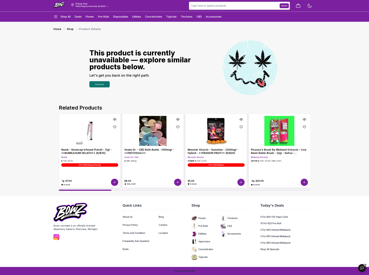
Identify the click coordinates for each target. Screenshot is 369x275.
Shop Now (99, 84)
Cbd (229, 225)
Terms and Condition (134, 233)
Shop (70, 29)
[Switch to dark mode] (309, 6)
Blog (161, 216)
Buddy (191, 271)
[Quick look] (114, 119)
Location (163, 233)
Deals (126, 249)
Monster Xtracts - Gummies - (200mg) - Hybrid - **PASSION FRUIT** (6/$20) (213, 151)
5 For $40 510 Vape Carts (274, 216)
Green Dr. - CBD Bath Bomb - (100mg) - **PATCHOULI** (149, 151)
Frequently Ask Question (136, 241)
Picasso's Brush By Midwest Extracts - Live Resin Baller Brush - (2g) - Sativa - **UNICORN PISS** (278, 151)
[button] (114, 182)
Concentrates (205, 249)
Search (284, 6)
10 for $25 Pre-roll (270, 223)
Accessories (234, 233)
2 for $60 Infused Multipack (275, 242)
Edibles (202, 233)
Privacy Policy (130, 224)
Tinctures (232, 218)
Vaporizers (204, 241)
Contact (163, 224)
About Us (127, 216)
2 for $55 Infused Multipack (275, 236)
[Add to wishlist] (114, 127)
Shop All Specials (269, 249)
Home (57, 29)
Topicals (203, 257)
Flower (202, 218)
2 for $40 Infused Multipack (275, 229)
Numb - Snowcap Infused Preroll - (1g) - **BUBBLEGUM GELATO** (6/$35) (86, 151)
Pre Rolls (203, 225)
